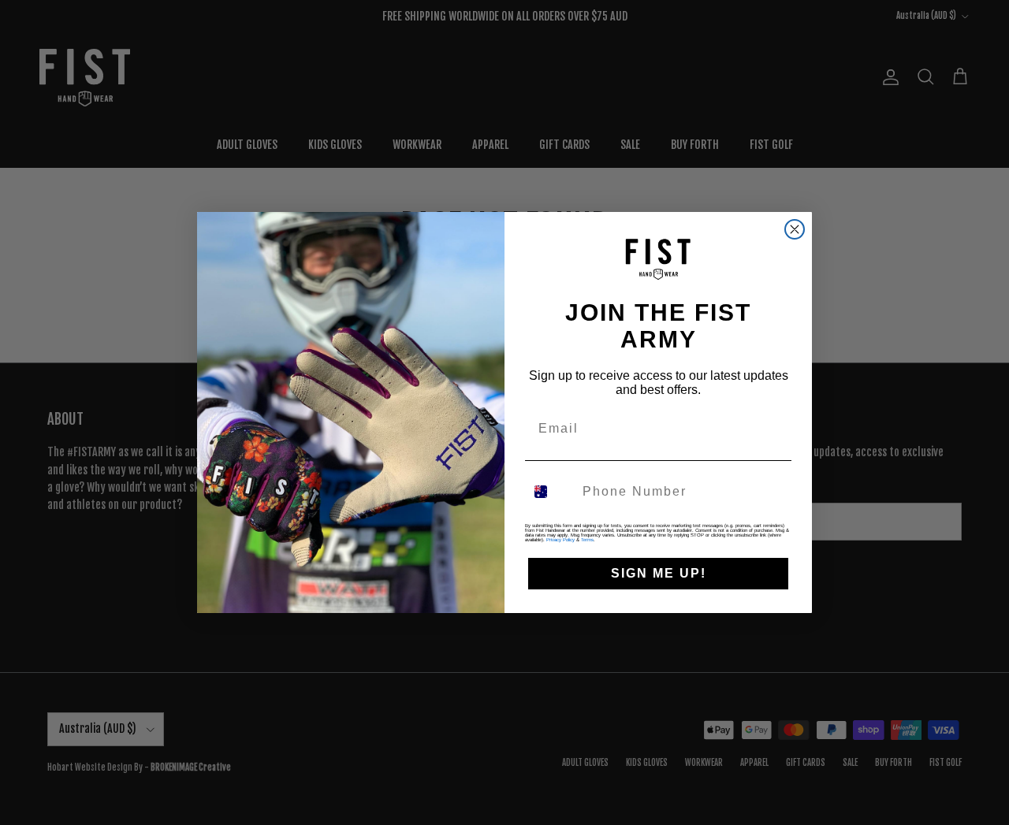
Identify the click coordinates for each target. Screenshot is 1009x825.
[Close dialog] (794, 229)
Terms (587, 539)
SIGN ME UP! (658, 573)
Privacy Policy (560, 539)
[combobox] (550, 492)
